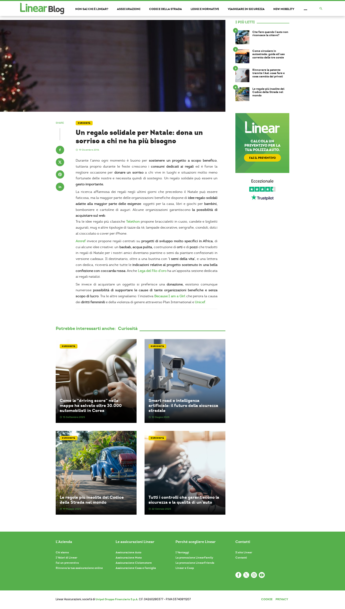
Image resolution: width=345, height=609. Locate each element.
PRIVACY (282, 599)
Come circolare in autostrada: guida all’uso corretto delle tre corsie (268, 54)
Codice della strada (165, 9)
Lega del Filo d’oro (152, 271)
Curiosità (84, 123)
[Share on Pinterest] (60, 175)
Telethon (133, 221)
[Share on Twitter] (60, 163)
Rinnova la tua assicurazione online (79, 568)
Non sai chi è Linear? (91, 9)
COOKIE (267, 599)
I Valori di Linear (66, 557)
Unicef (200, 302)
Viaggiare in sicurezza (246, 9)
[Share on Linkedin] (60, 187)
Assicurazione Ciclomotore (134, 563)
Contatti (241, 557)
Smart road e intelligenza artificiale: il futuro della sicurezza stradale (183, 405)
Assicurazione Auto (128, 552)
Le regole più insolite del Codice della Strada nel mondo (92, 500)
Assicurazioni (128, 9)
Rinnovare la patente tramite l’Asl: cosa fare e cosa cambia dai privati (268, 73)
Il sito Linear (243, 552)
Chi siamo (62, 552)
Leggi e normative (205, 9)
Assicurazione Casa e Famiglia (136, 568)
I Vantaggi (182, 552)
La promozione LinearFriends (194, 563)
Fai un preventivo (67, 563)
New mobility (283, 9)
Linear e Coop (184, 568)
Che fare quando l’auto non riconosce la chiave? (270, 33)
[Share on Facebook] (60, 150)
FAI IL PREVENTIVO (262, 158)
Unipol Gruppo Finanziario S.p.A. (116, 599)
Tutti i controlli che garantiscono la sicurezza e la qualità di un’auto (184, 500)
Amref (81, 241)
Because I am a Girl (169, 296)
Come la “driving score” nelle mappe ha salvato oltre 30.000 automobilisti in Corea (91, 405)
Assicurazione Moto (129, 557)
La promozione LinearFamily (194, 557)
